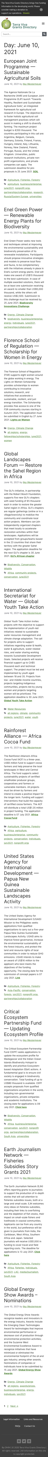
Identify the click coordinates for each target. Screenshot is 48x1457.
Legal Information (11, 1419)
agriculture (13, 184)
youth (35, 717)
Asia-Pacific (14, 990)
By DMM (6, 1447)
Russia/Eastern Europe (16, 196)
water (28, 717)
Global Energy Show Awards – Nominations (20, 1294)
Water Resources (17, 709)
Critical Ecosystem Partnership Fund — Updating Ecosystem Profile (23, 1023)
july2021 (8, 843)
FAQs (17, 1426)
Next (14, 1406)
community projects (25, 572)
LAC (16, 1272)
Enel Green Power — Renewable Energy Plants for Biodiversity (23, 218)
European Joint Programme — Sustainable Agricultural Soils (22, 69)
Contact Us (29, 1426)
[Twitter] (24, 1441)
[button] (43, 23)
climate (24, 713)
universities (35, 196)
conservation (11, 577)
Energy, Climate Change (20, 314)
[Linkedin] (29, 1441)
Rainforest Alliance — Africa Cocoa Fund (22, 736)
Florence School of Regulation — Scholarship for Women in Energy (23, 348)
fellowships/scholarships (17, 436)
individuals (18, 323)
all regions (13, 432)
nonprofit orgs (22, 188)
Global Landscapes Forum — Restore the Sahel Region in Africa (23, 465)
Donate (26, 13)
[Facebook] (19, 1441)
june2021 (9, 188)
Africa (11, 572)
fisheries (19, 1267)
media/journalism (29, 1272)
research (38, 192)
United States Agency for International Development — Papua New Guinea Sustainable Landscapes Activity (21, 878)
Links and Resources (33, 1419)
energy (7, 323)
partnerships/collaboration (18, 192)
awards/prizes (27, 1386)
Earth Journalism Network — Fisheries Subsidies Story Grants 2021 (22, 1160)
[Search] (44, 34)
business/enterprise (30, 184)
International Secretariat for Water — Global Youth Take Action (24, 598)
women (8, 440)
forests (7, 994)
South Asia (10, 1136)
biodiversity (14, 319)
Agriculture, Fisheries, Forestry (24, 180)
